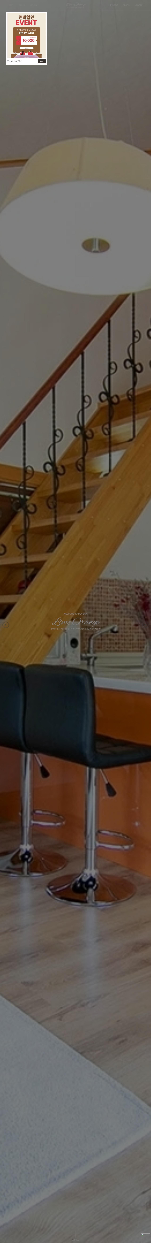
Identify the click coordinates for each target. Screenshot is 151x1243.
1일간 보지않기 (15, 61)
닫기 (41, 61)
